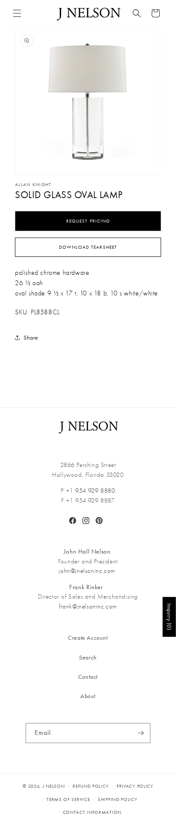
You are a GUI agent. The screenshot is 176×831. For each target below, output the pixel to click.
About (88, 696)
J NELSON (54, 786)
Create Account (88, 637)
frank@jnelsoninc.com (88, 606)
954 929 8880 (95, 490)
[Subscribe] (140, 733)
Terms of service (68, 799)
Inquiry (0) (169, 616)
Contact (88, 676)
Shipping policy (118, 799)
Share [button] (30, 337)
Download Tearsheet (88, 247)
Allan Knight (33, 184)
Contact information (92, 812)
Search (88, 657)
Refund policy (91, 786)
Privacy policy (135, 786)
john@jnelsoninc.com (87, 571)
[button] (17, 13)
